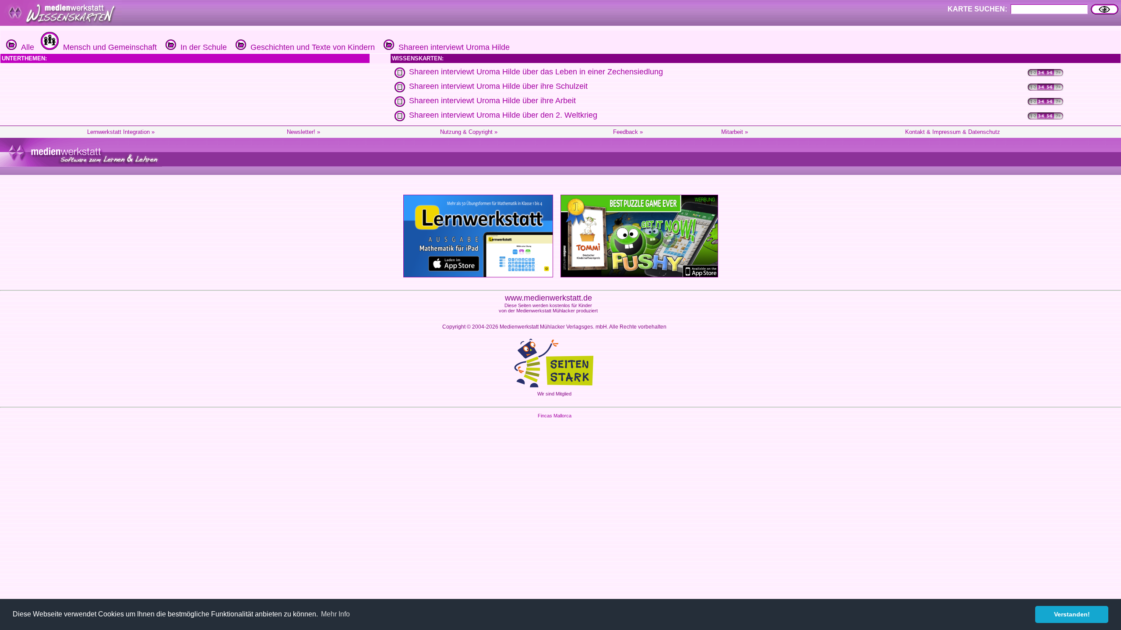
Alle (25, 47)
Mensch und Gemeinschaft (108, 47)
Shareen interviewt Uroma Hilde (452, 47)
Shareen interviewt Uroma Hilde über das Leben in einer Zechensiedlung (536, 71)
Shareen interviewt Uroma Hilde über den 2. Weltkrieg (503, 115)
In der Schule (201, 47)
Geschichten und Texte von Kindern (310, 47)
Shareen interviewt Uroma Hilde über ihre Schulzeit (498, 86)
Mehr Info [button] (335, 614)
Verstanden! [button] (1072, 614)
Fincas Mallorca (554, 415)
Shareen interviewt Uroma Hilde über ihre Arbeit (492, 100)
